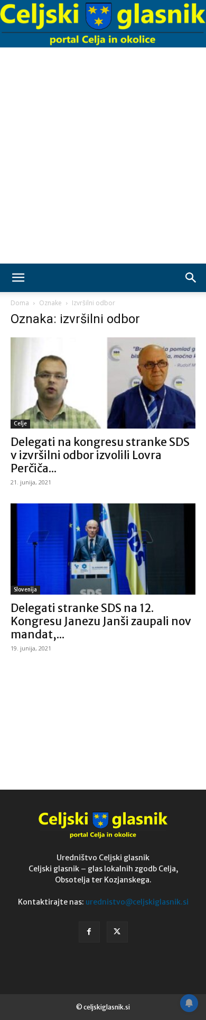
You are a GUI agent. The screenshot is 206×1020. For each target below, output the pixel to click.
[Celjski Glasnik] (103, 24)
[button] (18, 278)
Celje (20, 423)
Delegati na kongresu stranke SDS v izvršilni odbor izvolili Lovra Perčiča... (100, 455)
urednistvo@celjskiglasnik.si (137, 902)
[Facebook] (89, 932)
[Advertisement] (103, 155)
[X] (117, 932)
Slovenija (25, 589)
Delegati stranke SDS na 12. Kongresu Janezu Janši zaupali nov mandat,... (101, 621)
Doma (20, 302)
